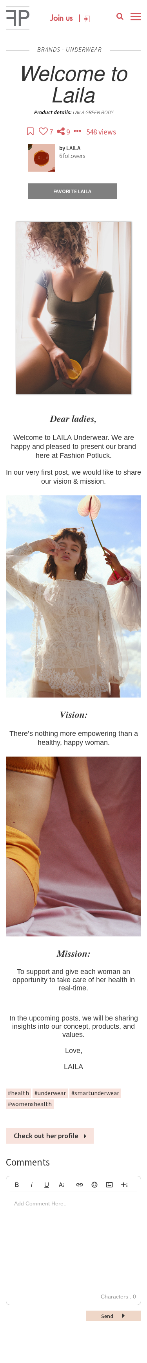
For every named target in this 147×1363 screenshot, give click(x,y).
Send (107, 1316)
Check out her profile (47, 1135)
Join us (62, 18)
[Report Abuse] (78, 131)
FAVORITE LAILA (72, 191)
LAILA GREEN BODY (93, 112)
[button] (17, 1183)
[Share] (61, 131)
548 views (101, 131)
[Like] (44, 131)
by (62, 148)
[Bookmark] (31, 131)
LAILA (73, 148)
